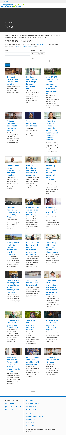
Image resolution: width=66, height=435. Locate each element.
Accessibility (30, 400)
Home (7, 23)
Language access (31, 407)
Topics (33, 58)
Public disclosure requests (34, 416)
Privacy (28, 413)
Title (6, 50)
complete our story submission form (24, 46)
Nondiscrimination (32, 410)
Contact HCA (9, 403)
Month (33, 50)
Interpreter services (32, 404)
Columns (13, 23)
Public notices (30, 420)
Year (41, 50)
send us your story (40, 44)
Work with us (30, 423)
